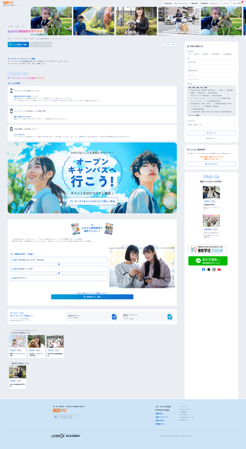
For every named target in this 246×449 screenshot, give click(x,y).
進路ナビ (10, 38)
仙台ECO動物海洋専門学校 (42, 38)
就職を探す (159, 413)
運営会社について (185, 420)
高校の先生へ (160, 420)
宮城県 (32, 38)
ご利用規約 (183, 412)
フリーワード (191, 75)
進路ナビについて (162, 417)
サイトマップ (184, 406)
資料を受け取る (212, 164)
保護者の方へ (160, 424)
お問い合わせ (184, 414)
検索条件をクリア (211, 138)
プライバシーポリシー (186, 409)
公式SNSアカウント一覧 (187, 417)
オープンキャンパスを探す (21, 38)
